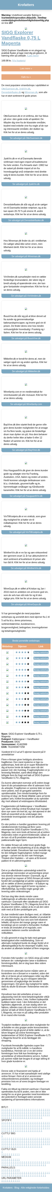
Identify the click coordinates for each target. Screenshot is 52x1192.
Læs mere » (26, 68)
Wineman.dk (31, 92)
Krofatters (26, 5)
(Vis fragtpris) (19, 60)
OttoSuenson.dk (9, 89)
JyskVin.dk (24, 89)
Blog (16, 1187)
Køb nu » (26, 77)
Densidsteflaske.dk (11, 92)
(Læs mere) (33, 55)
